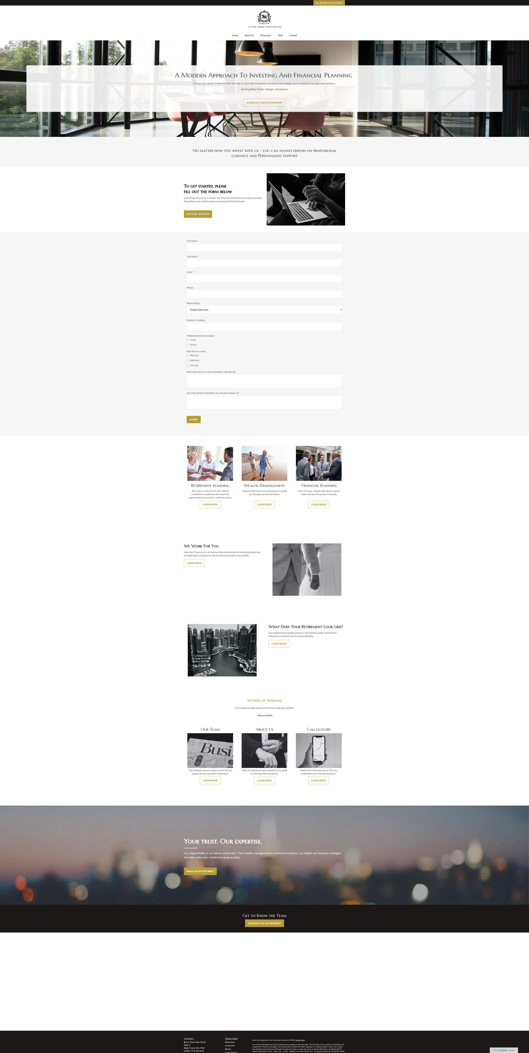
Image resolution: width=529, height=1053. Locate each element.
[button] (235, 35)
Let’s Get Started (198, 214)
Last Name (192, 256)
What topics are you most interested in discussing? (211, 371)
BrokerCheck (300, 1040)
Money (228, 1049)
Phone (190, 287)
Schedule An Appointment (331, 2)
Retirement (230, 1042)
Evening (194, 365)
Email (189, 272)
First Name (192, 240)
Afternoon (195, 360)
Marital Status (193, 303)
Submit (193, 419)
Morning (194, 355)
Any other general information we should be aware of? (213, 393)
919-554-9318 (198, 1050)
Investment (230, 1045)
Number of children (196, 320)
